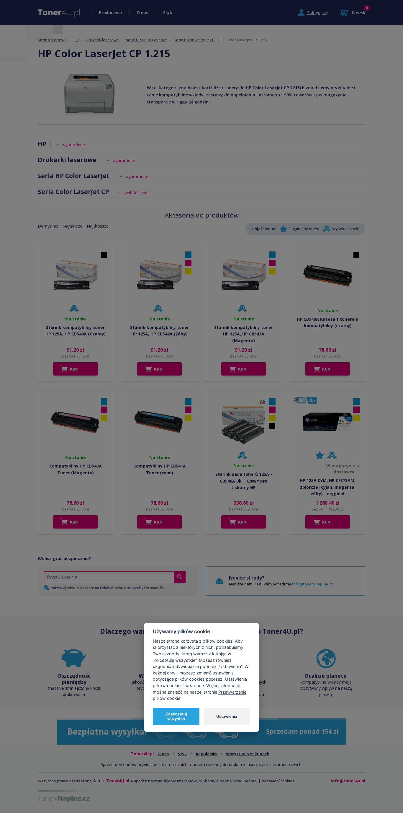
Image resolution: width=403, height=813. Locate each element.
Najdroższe (98, 226)
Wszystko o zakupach (247, 753)
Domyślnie (48, 226)
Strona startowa (52, 39)
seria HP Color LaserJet (146, 39)
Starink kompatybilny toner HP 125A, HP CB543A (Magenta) (243, 334)
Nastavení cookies (277, 781)
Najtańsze (72, 226)
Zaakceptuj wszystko (176, 716)
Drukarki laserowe (102, 39)
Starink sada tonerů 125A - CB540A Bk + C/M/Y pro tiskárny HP (243, 480)
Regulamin (206, 753)
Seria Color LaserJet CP (194, 39)
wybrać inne (73, 144)
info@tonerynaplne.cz (312, 584)
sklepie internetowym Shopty (189, 781)
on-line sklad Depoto (238, 781)
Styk (167, 12)
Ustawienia (226, 716)
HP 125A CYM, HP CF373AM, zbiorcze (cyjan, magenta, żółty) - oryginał (328, 487)
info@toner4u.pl (348, 781)
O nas (142, 12)
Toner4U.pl (117, 781)
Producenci (110, 12)
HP (76, 39)
